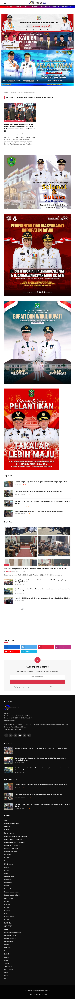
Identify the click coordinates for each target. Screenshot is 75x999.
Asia (5, 820)
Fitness (6, 870)
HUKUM (6, 886)
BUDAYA (7, 827)
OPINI (6, 929)
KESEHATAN (8, 898)
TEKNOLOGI (8, 966)
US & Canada (8, 969)
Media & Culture (9, 917)
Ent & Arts (7, 858)
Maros (6, 913)
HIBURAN (7, 879)
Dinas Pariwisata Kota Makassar (14, 120)
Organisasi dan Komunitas (12, 932)
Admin (7, 134)
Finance (6, 867)
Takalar (6, 963)
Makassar (7, 910)
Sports (6, 960)
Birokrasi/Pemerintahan (11, 824)
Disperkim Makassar (10, 851)
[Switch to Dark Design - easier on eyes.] (70, 3)
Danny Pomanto (9, 833)
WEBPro (47, 990)
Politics (6, 944)
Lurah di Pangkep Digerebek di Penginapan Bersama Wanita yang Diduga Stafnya (41, 482)
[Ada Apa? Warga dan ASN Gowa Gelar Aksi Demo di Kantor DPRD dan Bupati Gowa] (37, 546)
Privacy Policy (50, 687)
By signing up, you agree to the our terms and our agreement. (38, 687)
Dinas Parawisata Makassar (13, 839)
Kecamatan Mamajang (11, 892)
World (6, 979)
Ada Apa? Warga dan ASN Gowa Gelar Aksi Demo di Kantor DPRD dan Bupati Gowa (35, 569)
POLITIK (65, 7)
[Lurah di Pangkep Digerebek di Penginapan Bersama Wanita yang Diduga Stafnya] (8, 484)
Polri (5, 951)
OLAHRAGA (8, 926)
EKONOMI (55, 7)
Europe (6, 861)
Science (6, 957)
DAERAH (35, 7)
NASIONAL (18, 7)
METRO (27, 7)
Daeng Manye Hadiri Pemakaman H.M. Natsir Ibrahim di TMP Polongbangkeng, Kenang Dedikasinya (40, 581)
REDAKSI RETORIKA (41, 994)
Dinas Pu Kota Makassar (12, 845)
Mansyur (8, 571)
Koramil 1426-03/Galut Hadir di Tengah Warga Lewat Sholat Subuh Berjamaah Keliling (42, 598)
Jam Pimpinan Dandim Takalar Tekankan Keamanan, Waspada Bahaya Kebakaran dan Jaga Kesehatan (42, 590)
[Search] (66, 3)
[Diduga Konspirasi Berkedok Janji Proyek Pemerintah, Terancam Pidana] (8, 493)
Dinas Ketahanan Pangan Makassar (15, 836)
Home (9, 7)
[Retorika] (37, 2)
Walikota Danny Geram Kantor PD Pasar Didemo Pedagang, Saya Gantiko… (39, 511)
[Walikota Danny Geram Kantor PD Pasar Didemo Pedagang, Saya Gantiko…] (8, 513)
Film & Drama (8, 864)
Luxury (6, 907)
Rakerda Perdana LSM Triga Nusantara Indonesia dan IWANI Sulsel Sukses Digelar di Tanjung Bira (42, 502)
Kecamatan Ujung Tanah (12, 895)
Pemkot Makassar (10, 938)
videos (6, 972)
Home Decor (8, 882)
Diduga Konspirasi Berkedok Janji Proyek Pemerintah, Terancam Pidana (38, 491)
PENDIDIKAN (45, 7)
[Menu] (5, 3)
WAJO (6, 976)
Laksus (6, 901)
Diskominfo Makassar (11, 848)
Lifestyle (7, 904)
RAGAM (6, 954)
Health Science (9, 876)
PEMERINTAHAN (10, 935)
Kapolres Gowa (9, 889)
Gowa (6, 565)
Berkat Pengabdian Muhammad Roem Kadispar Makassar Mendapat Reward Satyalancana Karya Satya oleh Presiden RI (19, 127)
